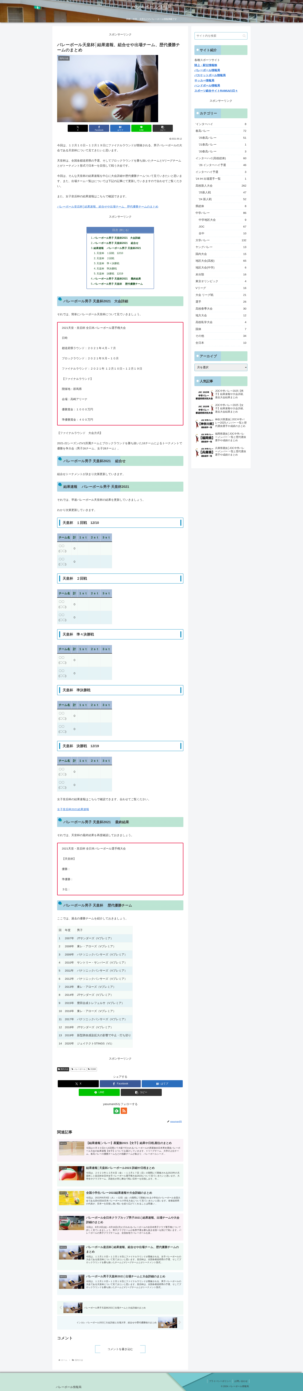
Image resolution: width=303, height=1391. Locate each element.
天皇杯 (93, 1069)
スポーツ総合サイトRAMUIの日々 (216, 90)
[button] (163, 128)
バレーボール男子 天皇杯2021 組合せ (116, 243)
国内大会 (64, 1069)
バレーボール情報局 (207, 70)
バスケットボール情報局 (210, 75)
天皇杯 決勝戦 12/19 (110, 273)
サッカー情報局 (204, 80)
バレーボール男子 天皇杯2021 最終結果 (117, 278)
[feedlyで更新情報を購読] (116, 1111)
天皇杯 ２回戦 (105, 258)
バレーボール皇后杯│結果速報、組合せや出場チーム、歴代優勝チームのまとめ (107, 206)
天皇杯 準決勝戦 (107, 268)
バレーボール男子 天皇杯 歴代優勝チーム (118, 283)
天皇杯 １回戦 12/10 (110, 253)
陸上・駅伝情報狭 (205, 65)
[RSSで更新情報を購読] (124, 1111)
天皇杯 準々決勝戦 (108, 263)
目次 (115, 230)
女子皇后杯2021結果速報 (73, 809)
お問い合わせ (241, 1381)
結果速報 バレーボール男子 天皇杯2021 (117, 248)
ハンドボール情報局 (207, 85)
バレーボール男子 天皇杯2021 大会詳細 (117, 237)
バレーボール (79, 1069)
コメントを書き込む (120, 1349)
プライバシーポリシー (220, 1381)
